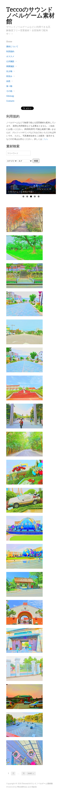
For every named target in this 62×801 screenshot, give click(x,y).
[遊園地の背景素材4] (24, 472)
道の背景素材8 (33, 285)
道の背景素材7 (33, 313)
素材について (12, 47)
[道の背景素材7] (24, 303)
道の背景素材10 (33, 229)
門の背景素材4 (33, 593)
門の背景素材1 (33, 677)
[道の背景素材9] (24, 247)
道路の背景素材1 (32, 734)
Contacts (10, 101)
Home (9, 42)
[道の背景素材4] (24, 388)
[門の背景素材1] (24, 668)
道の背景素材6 (33, 341)
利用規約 (10, 51)
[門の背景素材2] (24, 640)
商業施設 (10, 66)
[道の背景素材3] (24, 416)
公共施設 (10, 61)
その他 (9, 91)
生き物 (9, 71)
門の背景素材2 (33, 649)
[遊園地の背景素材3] (24, 500)
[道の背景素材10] (24, 219)
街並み (9, 76)
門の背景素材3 (33, 621)
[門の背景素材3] (24, 612)
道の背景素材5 (33, 369)
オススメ (10, 56)
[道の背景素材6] (24, 332)
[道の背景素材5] (24, 360)
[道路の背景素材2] (24, 696)
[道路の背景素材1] (24, 724)
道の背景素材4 (33, 397)
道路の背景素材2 (32, 705)
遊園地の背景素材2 (31, 537)
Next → (31, 773)
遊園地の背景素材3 (31, 509)
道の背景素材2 (33, 453)
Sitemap (10, 96)
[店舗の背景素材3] (24, 752)
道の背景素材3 (33, 425)
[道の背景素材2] (24, 444)
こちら (45, 139)
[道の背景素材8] (24, 275)
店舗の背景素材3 (32, 762)
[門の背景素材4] (24, 584)
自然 (8, 81)
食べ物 (9, 86)
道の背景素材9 (33, 257)
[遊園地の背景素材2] (24, 528)
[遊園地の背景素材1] (24, 556)
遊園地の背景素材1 (31, 565)
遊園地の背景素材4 (31, 481)
